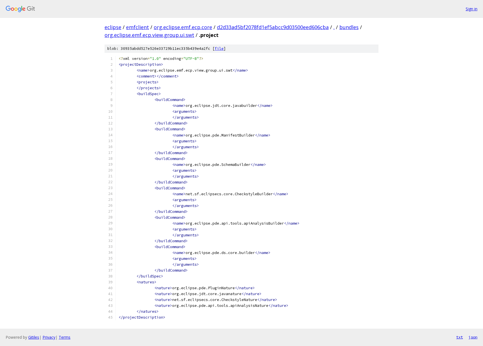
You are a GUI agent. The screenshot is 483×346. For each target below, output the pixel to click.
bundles (349, 27)
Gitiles (33, 337)
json (472, 337)
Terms (64, 337)
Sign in (471, 8)
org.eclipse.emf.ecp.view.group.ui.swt (149, 35)
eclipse (113, 27)
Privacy (48, 337)
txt (459, 337)
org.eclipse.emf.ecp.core (183, 27)
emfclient (137, 27)
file (219, 48)
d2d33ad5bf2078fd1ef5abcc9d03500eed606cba (273, 27)
